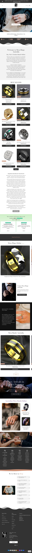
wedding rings (4, 322)
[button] (2, 5)
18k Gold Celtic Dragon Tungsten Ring (23, 98)
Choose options (8, 104)
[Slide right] (18, 279)
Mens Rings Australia (17, 551)
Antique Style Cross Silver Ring (8, 163)
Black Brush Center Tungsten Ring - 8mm (25, 413)
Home (13, 516)
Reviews (13, 521)
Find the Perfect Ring (16, 440)
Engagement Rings (11, 314)
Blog (12, 528)
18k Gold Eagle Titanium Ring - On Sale (8, 121)
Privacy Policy (4, 518)
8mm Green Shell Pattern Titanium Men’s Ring (8, 142)
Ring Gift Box (14, 525)
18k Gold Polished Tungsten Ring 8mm (23, 121)
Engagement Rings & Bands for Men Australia (14, 276)
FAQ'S (3, 515)
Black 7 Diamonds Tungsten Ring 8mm (23, 163)
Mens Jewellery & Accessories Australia (26, 428)
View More (8, 228)
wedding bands (6, 320)
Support (13, 523)
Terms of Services (4, 520)
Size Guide (13, 519)
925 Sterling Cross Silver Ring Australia (23, 142)
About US (3, 524)
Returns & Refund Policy (5, 522)
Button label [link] (16, 211)
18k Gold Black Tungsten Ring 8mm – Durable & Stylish (8, 99)
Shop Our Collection (22, 294)
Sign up (13, 542)
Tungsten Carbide (18, 386)
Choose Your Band (16, 24)
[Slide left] (14, 279)
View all (16, 169)
